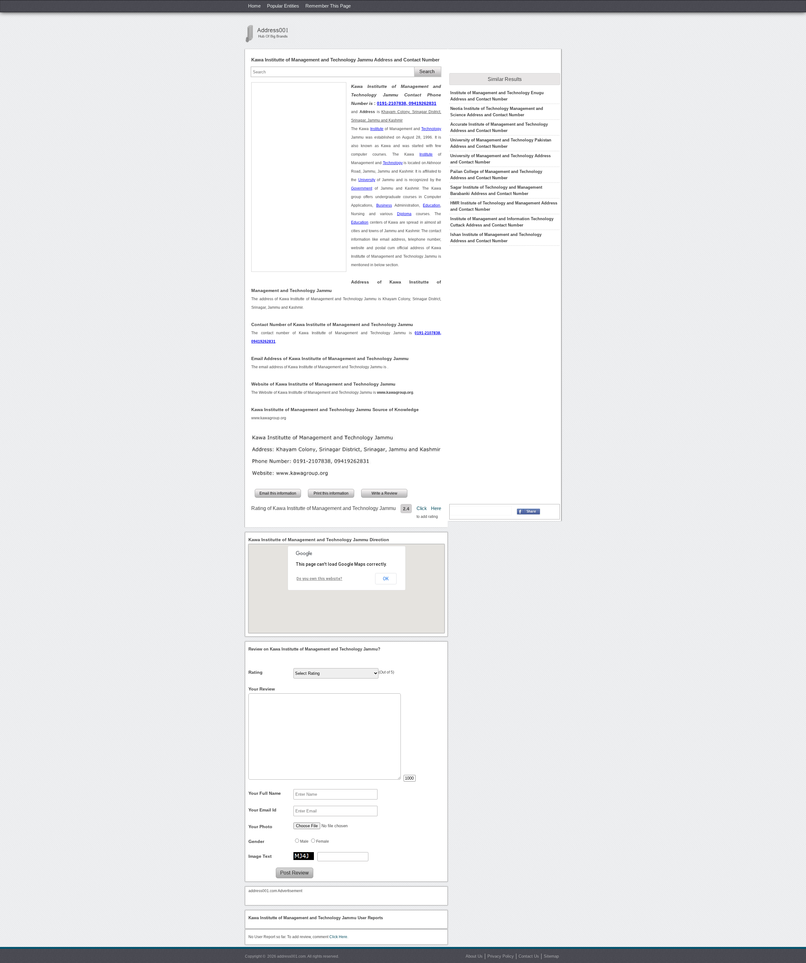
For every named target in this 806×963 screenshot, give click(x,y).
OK (386, 578)
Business (384, 205)
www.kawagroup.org (268, 418)
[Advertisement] (299, 177)
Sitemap (551, 956)
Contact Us (529, 956)
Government (361, 188)
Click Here (429, 508)
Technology (431, 129)
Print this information (331, 493)
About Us (474, 956)
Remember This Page (328, 6)
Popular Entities (283, 6)
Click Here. (338, 937)
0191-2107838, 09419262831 (406, 103)
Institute (376, 129)
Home (254, 6)
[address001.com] (270, 33)
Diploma (404, 214)
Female (322, 841)
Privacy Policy (500, 956)
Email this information (277, 493)
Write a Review (384, 493)
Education (431, 205)
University (366, 180)
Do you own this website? (319, 578)
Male (304, 841)
